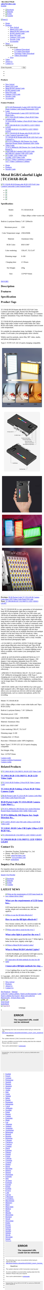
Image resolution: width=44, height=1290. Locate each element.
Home (7, 23)
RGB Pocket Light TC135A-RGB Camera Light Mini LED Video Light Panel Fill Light (20, 598)
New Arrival (14, 27)
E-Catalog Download (22, 51)
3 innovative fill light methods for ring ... (24, 966)
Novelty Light (15, 39)
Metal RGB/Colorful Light (19, 31)
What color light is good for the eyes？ (23, 934)
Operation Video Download (24, 53)
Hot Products (5, 992)
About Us (8, 61)
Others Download (20, 55)
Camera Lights (6, 762)
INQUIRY (5, 281)
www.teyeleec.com (19, 857)
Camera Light (6, 758)
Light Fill (4, 994)
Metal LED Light (16, 29)
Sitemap (14, 992)
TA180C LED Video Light (15, 157)
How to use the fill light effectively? (21, 919)
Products (8, 25)
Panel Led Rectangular (28, 994)
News (7, 43)
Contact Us (9, 63)
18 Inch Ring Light (17, 998)
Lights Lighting (14, 994)
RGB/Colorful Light (17, 33)
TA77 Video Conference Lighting (17, 161)
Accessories (14, 41)
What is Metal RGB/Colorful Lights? (22, 949)
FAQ (12, 57)
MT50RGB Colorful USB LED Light (19, 153)
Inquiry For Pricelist (8, 875)
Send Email (5, 1002)
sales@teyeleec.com (8, 4)
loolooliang (15, 859)
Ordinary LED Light (17, 37)
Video (7, 59)
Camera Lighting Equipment (11, 760)
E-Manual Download (22, 49)
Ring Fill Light (15, 35)
